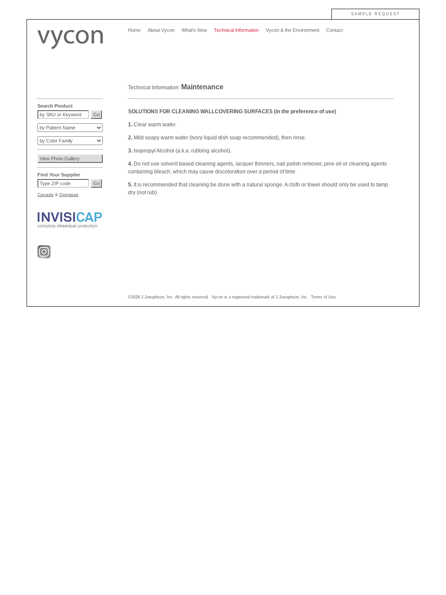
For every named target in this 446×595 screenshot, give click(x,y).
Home (134, 30)
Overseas (68, 194)
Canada (45, 194)
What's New (194, 30)
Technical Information (236, 30)
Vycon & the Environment (292, 30)
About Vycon (161, 30)
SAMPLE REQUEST (375, 14)
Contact (334, 30)
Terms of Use (323, 297)
